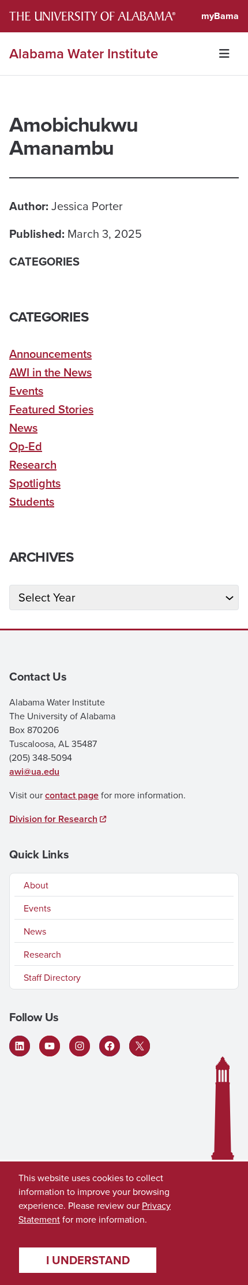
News (23, 427)
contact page (72, 795)
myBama (220, 16)
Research (33, 464)
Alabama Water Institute (83, 53)
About (36, 885)
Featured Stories (51, 409)
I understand (88, 1260)
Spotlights (35, 483)
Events (26, 390)
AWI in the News (50, 372)
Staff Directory (52, 977)
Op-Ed (25, 446)
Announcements (50, 353)
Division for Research (53, 818)
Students (31, 501)
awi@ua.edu (34, 771)
